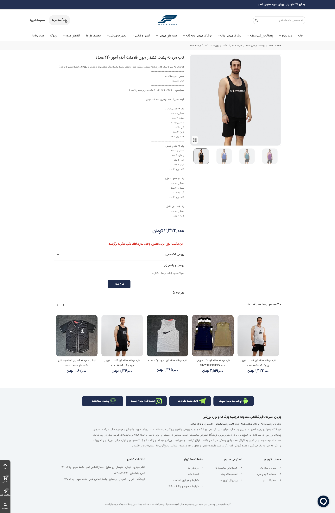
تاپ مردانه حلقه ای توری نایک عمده (167, 360)
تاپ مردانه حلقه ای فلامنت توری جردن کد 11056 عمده (122, 363)
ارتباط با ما (193, 474)
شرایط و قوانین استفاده (186, 480)
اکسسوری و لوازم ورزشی (201, 424)
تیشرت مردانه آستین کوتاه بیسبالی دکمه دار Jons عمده (77, 363)
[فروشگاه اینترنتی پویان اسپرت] (168, 20)
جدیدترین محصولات (226, 468)
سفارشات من (269, 480)
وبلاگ (53, 36)
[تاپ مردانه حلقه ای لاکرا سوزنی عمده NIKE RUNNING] (213, 335)
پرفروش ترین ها (229, 480)
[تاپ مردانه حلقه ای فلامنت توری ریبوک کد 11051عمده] (258, 335)
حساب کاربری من (267, 474)
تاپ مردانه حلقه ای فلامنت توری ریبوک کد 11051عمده (258, 363)
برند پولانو (287, 36)
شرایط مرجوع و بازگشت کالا (183, 486)
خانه (300, 36)
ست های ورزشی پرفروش (227, 424)
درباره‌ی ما (193, 468)
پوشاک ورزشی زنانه (230, 36)
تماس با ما (38, 36)
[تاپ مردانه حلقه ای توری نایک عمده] (167, 335)
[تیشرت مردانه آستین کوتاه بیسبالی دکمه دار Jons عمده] (77, 335)
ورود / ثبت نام (268, 468)
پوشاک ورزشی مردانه (261, 36)
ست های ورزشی (168, 36)
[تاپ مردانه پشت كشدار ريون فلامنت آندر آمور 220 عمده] (195, 140)
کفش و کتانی (142, 36)
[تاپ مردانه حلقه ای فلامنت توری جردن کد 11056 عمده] (122, 335)
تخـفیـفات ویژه (229, 474)
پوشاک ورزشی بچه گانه (199, 36)
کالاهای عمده (72, 36)
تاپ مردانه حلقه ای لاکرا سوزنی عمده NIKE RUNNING (213, 363)
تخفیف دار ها (93, 36)
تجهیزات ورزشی (117, 36)
